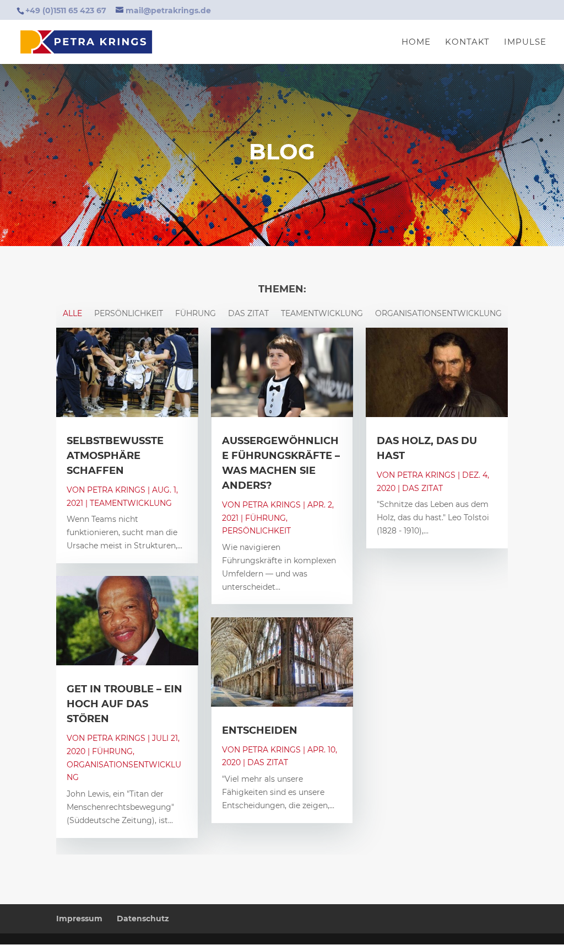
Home (416, 42)
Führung (195, 312)
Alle (72, 312)
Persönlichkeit (128, 312)
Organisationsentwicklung (438, 312)
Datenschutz (143, 918)
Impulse (525, 42)
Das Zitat (248, 312)
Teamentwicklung (322, 312)
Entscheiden (259, 730)
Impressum (79, 918)
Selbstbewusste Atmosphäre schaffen (115, 456)
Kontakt (467, 42)
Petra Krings (116, 490)
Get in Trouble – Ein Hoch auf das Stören (124, 704)
